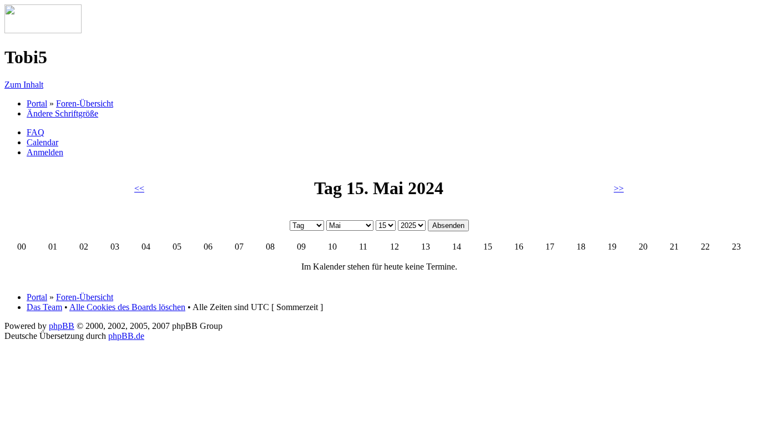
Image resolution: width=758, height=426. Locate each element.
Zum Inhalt (23, 84)
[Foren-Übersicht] (43, 30)
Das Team (44, 307)
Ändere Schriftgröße (62, 113)
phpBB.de (126, 336)
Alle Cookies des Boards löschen (127, 307)
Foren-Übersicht (84, 103)
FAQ (35, 132)
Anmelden (45, 152)
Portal (37, 103)
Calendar (42, 142)
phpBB (61, 326)
